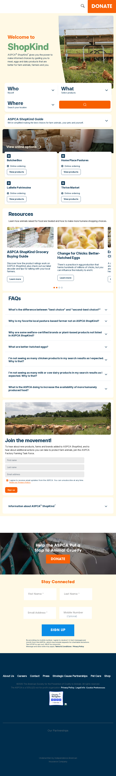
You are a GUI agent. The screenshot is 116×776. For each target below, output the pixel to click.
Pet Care (96, 676)
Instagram (65, 713)
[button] (31, 164)
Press (46, 676)
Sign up (11, 490)
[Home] (24, 7)
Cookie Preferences (95, 687)
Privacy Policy (78, 646)
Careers (22, 676)
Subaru (58, 740)
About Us (8, 676)
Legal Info (80, 687)
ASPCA (58, 666)
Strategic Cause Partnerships (70, 676)
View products (16, 172)
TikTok (72, 713)
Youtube (58, 713)
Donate (102, 6)
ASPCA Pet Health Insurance (58, 751)
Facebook (43, 713)
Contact (34, 676)
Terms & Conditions (63, 646)
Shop (107, 676)
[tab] (54, 287)
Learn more (15, 279)
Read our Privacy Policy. (20, 482)
